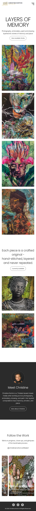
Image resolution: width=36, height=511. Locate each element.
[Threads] (18, 504)
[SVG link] (12, 3)
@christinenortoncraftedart (18, 448)
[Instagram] (13, 504)
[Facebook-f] (22, 504)
